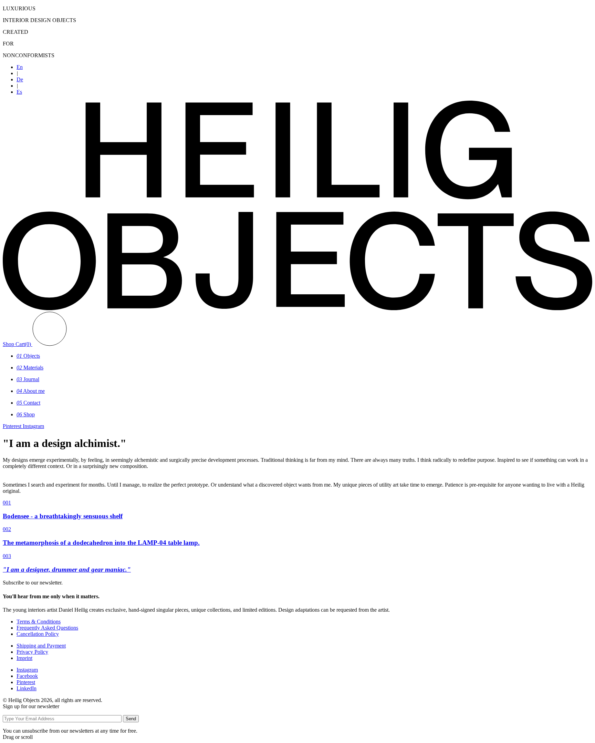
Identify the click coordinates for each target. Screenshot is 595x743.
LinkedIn (26, 688)
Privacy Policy (32, 652)
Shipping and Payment (41, 646)
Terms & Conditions (39, 621)
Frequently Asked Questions (47, 628)
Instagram (27, 670)
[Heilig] (297, 308)
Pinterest (26, 682)
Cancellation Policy (38, 634)
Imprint (24, 658)
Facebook (27, 676)
